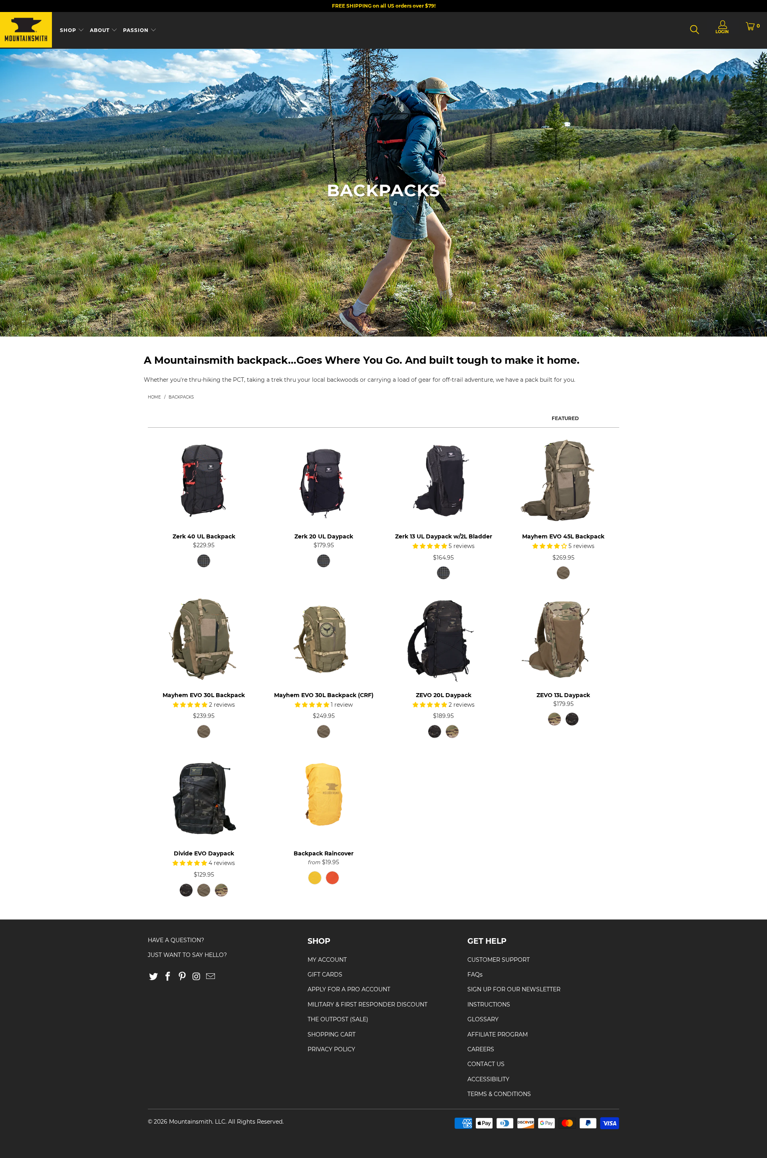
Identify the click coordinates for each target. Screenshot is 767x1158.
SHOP (69, 30)
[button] (430, 546)
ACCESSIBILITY (488, 1079)
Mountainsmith (190, 1121)
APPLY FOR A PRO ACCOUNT (349, 989)
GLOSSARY (483, 1019)
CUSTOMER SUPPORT (498, 959)
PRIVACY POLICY (331, 1049)
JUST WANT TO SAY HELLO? (187, 955)
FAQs (475, 974)
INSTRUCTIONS (488, 1004)
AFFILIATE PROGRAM (497, 1034)
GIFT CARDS (325, 974)
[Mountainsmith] (26, 30)
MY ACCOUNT (327, 959)
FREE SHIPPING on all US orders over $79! (383, 6)
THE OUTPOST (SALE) (338, 1019)
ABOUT (100, 30)
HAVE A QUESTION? (176, 940)
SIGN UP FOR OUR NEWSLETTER (513, 989)
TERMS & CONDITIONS (499, 1094)
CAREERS (480, 1049)
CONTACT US (486, 1064)
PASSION (136, 30)
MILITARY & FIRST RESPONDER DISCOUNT (367, 1004)
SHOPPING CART (332, 1034)
